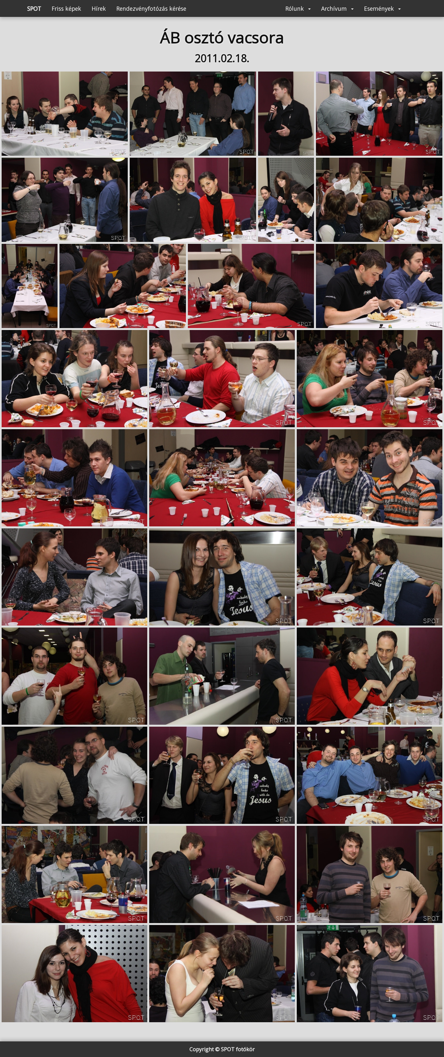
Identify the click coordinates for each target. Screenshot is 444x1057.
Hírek (99, 8)
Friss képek (66, 8)
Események (380, 8)
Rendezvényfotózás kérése (151, 8)
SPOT (34, 8)
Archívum (334, 8)
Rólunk (295, 8)
